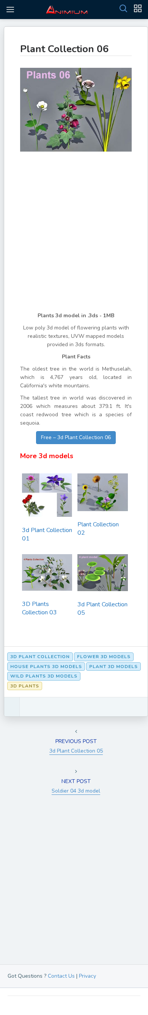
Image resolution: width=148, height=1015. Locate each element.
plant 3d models (113, 666)
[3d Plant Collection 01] (47, 497)
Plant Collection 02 (98, 528)
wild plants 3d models (43, 676)
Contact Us (61, 976)
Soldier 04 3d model (76, 790)
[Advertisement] (74, 237)
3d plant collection (40, 657)
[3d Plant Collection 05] (102, 575)
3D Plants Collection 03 (39, 608)
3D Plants (24, 686)
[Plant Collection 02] (102, 494)
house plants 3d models (46, 666)
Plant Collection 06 (64, 49)
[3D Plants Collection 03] (47, 575)
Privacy (87, 976)
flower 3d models (104, 657)
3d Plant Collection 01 (47, 534)
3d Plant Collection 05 (102, 608)
